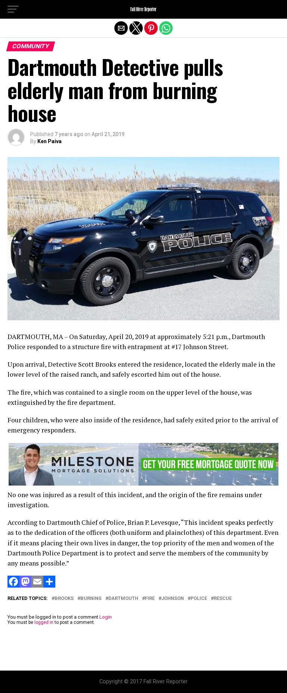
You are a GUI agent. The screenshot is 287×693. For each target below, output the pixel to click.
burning (91, 598)
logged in (43, 622)
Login (105, 617)
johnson (172, 598)
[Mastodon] (25, 585)
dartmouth (123, 598)
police (199, 598)
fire (150, 598)
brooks (64, 598)
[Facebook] (13, 585)
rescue (223, 598)
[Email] (37, 585)
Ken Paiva (49, 141)
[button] (13, 9)
